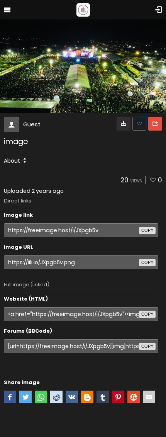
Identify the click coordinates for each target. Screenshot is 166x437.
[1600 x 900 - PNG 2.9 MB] (123, 124)
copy (147, 230)
